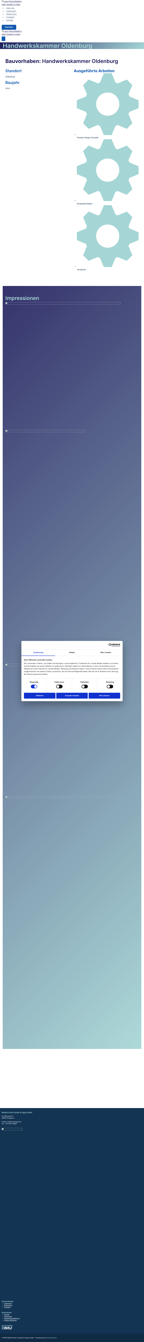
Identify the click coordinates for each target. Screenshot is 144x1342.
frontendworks (52, 1338)
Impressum (8, 1316)
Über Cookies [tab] (105, 652)
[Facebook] (5, 1328)
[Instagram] (3, 1328)
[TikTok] (11, 1328)
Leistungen (11, 11)
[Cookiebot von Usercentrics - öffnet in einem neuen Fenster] (110, 645)
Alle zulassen (104, 696)
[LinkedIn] (8, 1328)
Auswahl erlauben (72, 696)
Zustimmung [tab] (38, 652)
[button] (72, 364)
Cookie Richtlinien (10, 1320)
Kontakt (9, 20)
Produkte (10, 17)
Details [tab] (72, 652)
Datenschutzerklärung (12, 1318)
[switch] (59, 686)
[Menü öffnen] (3, 38)
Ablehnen (39, 696)
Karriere (9, 27)
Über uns (10, 8)
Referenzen (11, 14)
